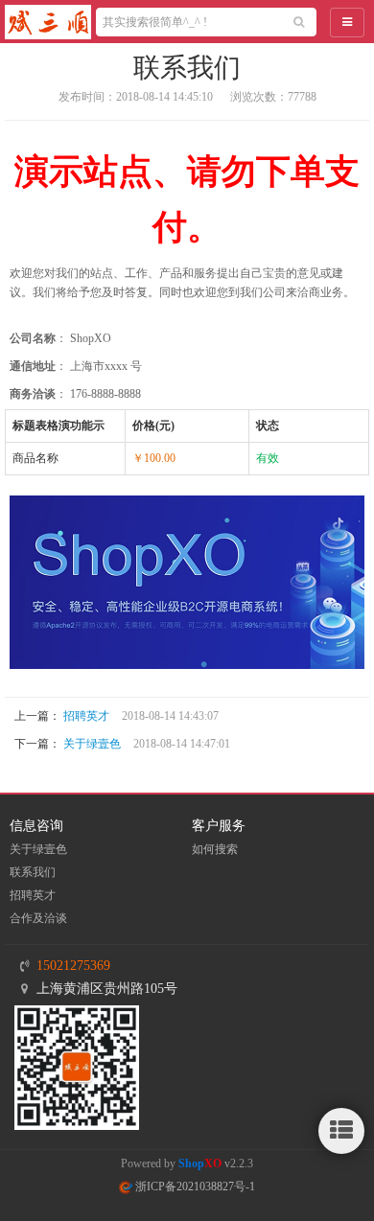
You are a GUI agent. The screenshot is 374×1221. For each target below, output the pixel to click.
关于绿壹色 (92, 743)
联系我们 (33, 872)
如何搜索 (215, 849)
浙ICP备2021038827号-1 (193, 1186)
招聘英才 (86, 716)
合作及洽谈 (38, 918)
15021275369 (73, 965)
